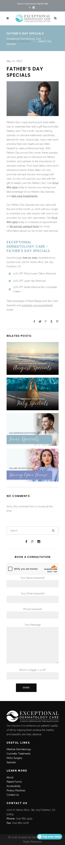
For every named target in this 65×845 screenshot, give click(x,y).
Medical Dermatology (19, 749)
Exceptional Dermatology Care (24, 39)
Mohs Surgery (14, 758)
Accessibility (14, 786)
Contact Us (13, 794)
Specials (11, 762)
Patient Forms (14, 781)
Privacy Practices (16, 790)
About (10, 777)
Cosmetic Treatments (19, 41)
